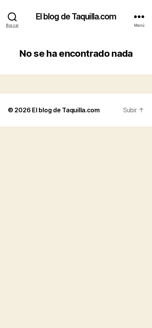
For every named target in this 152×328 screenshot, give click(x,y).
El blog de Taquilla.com (76, 16)
